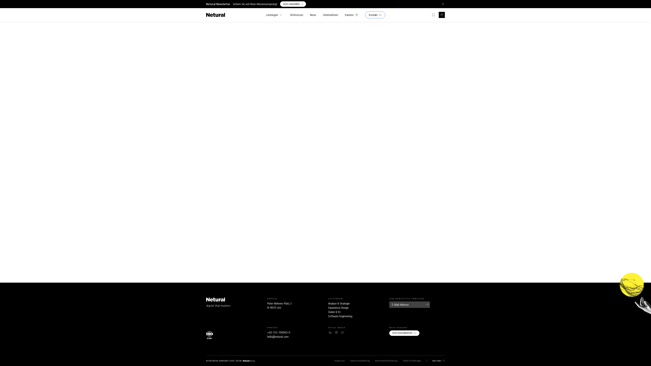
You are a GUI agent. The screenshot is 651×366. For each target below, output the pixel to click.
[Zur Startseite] (215, 15)
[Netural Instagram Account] (336, 332)
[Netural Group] (249, 361)
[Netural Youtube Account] (342, 332)
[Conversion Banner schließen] (442, 4)
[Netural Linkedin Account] (330, 332)
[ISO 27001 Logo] (209, 335)
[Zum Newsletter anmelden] (427, 304)
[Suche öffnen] (442, 15)
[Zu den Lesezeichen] (433, 15)
